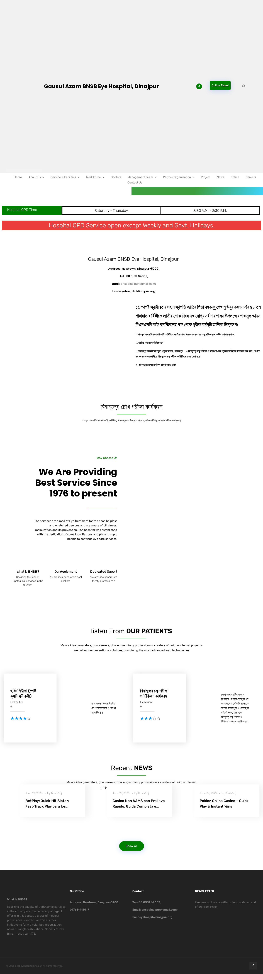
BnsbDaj (56, 793)
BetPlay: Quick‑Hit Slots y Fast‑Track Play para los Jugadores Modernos (47, 806)
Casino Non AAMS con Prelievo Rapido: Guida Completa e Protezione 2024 (139, 806)
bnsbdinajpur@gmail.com (138, 283)
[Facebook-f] (253, 966)
